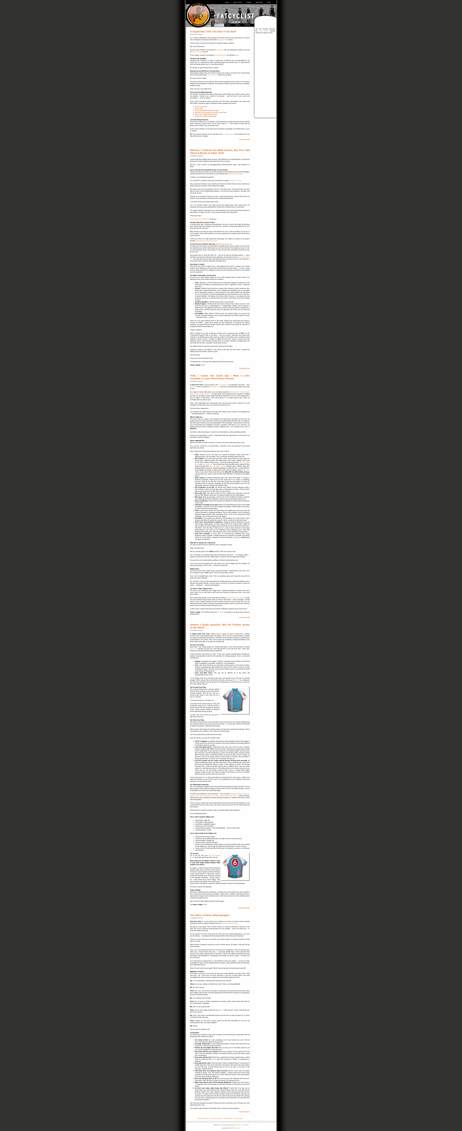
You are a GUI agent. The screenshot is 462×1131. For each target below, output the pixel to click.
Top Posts (247, 25)
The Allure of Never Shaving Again (209, 915)
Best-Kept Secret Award (235, 174)
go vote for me (227, 134)
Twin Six (193, 387)
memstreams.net (220, 55)
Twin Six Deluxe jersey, (217, 466)
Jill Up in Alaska (197, 52)
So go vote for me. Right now (199, 219)
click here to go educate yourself (206, 241)
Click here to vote (235, 180)
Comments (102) (244, 908)
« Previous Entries (216, 1118)
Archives (228, 25)
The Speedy (222, 385)
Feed (268, 2)
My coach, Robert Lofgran (234, 598)
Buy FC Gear (238, 2)
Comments (245, 1125)
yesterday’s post (215, 387)
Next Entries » (228, 1118)
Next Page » (239, 1118)
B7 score (220, 612)
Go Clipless (219, 50)
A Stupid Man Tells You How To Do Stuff (213, 31)
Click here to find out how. (229, 923)
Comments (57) (244, 1112)
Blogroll (237, 25)
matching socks (207, 464)
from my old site (212, 75)
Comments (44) (244, 368)
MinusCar (246, 470)
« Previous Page (202, 1118)
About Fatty (259, 2)
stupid (237, 55)
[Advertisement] (265, 73)
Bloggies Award (222, 40)
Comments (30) (244, 139)
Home (227, 2)
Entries (238, 1125)
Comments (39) (244, 617)
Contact (248, 2)
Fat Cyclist (264, 31)
